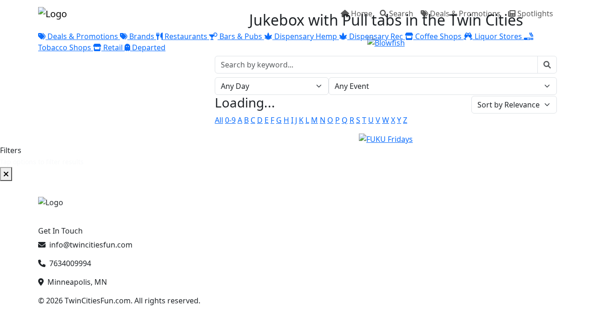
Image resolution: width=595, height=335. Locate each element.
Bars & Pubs (241, 36)
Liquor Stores (498, 36)
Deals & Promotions (465, 13)
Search (401, 13)
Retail (113, 47)
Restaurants (186, 36)
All (219, 120)
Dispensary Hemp (305, 36)
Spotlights (535, 13)
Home (361, 13)
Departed (147, 47)
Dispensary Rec (376, 36)
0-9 (230, 120)
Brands (141, 36)
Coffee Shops (438, 36)
